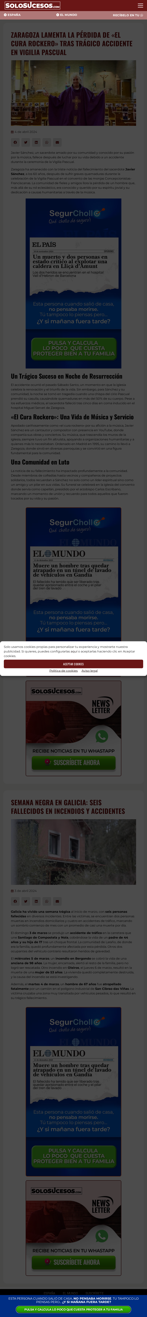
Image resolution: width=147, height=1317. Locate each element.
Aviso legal (90, 670)
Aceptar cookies (73, 664)
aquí (74, 651)
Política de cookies (63, 670)
